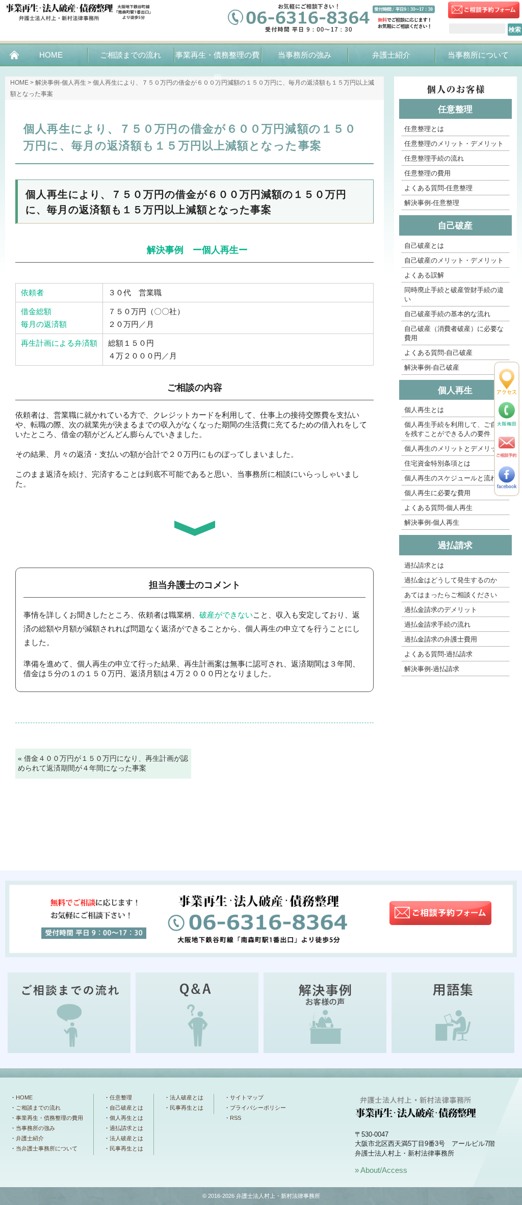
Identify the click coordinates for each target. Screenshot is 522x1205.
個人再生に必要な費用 (437, 493)
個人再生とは (424, 410)
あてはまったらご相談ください (450, 595)
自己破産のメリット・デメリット (454, 260)
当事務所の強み (304, 54)
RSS (235, 1118)
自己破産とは (424, 245)
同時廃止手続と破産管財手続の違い (454, 294)
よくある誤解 (424, 275)
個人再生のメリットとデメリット (454, 448)
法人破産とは (126, 1138)
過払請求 (455, 545)
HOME (51, 54)
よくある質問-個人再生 (438, 507)
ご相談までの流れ (130, 54)
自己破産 (455, 225)
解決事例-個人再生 (431, 522)
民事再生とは (126, 1148)
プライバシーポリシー (258, 1108)
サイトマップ (247, 1097)
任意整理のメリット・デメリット (454, 143)
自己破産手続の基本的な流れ (447, 314)
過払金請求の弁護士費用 (440, 639)
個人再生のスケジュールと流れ (450, 478)
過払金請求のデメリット (440, 609)
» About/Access (381, 1170)
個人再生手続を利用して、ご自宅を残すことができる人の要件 (454, 429)
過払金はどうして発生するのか (450, 580)
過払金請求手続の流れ (437, 624)
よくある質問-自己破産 (438, 352)
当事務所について (478, 54)
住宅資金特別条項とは (437, 463)
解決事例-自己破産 (431, 367)
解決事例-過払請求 (431, 669)
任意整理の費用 (427, 173)
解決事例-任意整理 (431, 203)
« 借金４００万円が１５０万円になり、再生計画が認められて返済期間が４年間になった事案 (103, 763)
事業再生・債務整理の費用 (217, 66)
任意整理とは (424, 129)
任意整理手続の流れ (434, 158)
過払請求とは (424, 565)
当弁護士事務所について (46, 1148)
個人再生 (455, 390)
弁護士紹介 (391, 54)
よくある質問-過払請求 (438, 654)
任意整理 (455, 109)
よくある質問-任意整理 (438, 188)
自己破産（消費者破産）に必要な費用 (454, 333)
